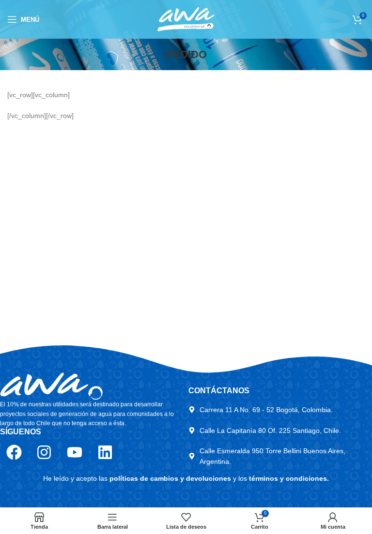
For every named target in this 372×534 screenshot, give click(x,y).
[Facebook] (14, 452)
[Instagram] (45, 452)
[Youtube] (75, 452)
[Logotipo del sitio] (186, 19)
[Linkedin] (105, 452)
